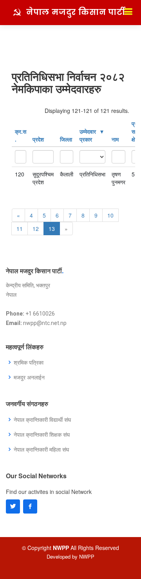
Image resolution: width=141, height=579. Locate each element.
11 (19, 228)
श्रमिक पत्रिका (28, 362)
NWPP (86, 556)
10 (110, 215)
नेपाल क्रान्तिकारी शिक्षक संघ (42, 434)
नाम (115, 139)
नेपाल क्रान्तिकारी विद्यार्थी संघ (42, 419)
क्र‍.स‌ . (20, 135)
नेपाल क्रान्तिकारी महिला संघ (41, 449)
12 (36, 228)
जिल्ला (66, 139)
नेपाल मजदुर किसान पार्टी (75, 12)
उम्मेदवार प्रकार (88, 135)
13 (52, 228)
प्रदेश (38, 139)
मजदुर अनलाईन (29, 377)
